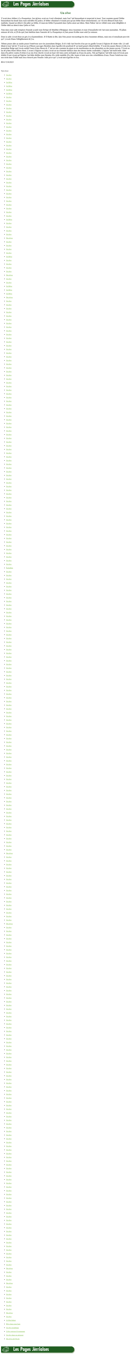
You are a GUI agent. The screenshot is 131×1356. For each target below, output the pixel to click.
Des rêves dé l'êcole (13, 1339)
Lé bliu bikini (11, 1320)
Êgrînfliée (9, 568)
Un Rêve (9, 82)
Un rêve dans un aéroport (14, 1335)
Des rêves (9, 238)
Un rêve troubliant (12, 1328)
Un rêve (9, 75)
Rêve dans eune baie (13, 1324)
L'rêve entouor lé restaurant (15, 1331)
